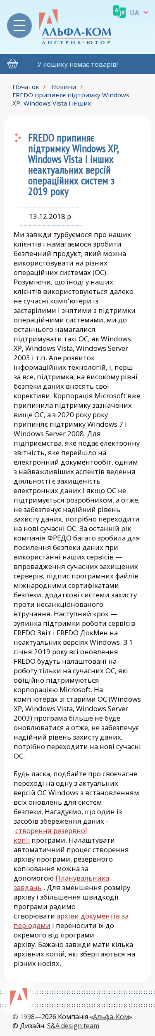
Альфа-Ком (111, 1016)
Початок (25, 86)
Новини (63, 86)
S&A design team (73, 1025)
